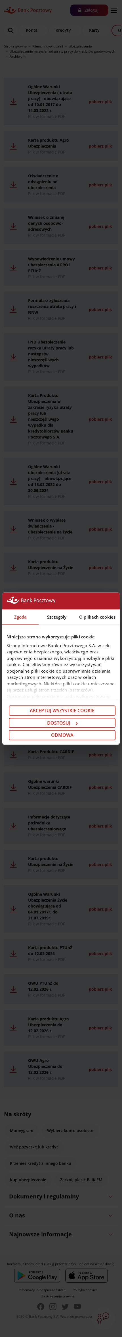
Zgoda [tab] (20, 617)
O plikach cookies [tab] (97, 617)
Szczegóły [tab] (56, 617)
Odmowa (62, 735)
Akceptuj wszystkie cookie (62, 710)
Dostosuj (58, 723)
